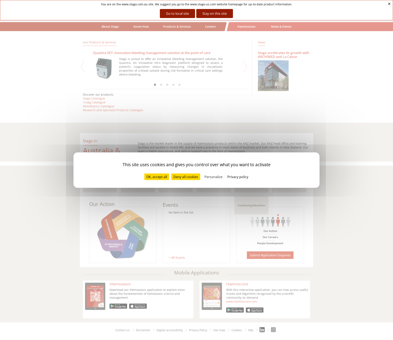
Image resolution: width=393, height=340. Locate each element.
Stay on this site (214, 13)
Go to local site (177, 13)
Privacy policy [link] (237, 176)
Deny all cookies (185, 176)
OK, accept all (156, 176)
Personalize (213, 176)
